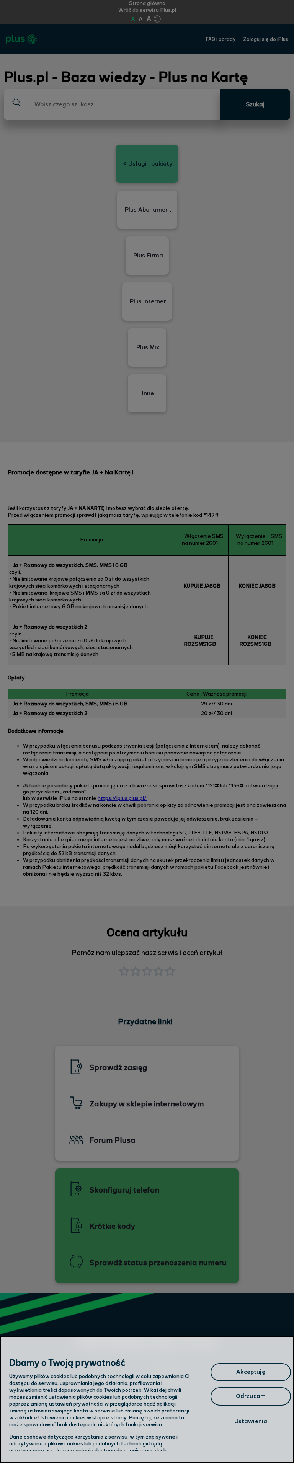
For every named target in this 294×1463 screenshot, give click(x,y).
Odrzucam (251, 1396)
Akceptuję (250, 1372)
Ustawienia (251, 1421)
